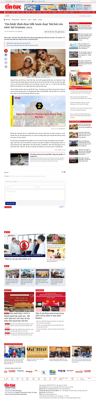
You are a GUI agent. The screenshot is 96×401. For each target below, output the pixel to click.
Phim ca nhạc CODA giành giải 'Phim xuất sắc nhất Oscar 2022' (22, 45)
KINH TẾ (18, 12)
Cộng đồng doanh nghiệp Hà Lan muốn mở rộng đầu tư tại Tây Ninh (58, 359)
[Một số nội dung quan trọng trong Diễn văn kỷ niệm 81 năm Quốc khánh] (51, 302)
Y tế (76, 12)
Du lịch (29, 19)
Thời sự (8, 12)
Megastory (7, 313)
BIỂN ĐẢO (72, 12)
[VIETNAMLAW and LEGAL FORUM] (21, 372)
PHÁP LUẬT (28, 12)
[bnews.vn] (45, 372)
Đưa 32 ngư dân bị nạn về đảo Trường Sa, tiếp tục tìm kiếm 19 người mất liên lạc (57, 282)
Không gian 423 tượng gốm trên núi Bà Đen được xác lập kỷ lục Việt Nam (42, 282)
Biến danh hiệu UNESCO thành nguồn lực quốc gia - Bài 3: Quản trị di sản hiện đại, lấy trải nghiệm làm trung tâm (19, 325)
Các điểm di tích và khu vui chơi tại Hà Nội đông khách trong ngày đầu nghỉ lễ (12, 282)
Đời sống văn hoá (15, 19)
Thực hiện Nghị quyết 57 (85, 12)
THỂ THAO (45, 12)
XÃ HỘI (22, 12)
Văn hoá (8, 19)
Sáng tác (35, 19)
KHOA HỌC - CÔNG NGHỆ (63, 12)
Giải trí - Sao (23, 19)
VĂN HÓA (34, 12)
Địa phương (83, 379)
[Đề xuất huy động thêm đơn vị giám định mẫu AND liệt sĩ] (56, 253)
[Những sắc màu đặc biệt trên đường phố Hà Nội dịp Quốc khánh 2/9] (56, 239)
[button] (63, 274)
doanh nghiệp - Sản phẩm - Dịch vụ (13, 344)
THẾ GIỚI (13, 12)
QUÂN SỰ (54, 12)
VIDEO (93, 12)
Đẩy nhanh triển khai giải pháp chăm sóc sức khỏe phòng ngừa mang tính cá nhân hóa (81, 360)
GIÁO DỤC (39, 12)
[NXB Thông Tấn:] (37, 372)
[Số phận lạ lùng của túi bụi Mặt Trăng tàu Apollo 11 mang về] (19, 159)
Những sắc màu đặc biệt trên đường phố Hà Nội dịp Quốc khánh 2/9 (56, 246)
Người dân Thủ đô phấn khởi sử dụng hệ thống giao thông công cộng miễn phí (27, 282)
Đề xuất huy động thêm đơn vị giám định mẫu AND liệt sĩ (55, 260)
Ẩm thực (40, 19)
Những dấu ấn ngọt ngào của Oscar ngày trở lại (18, 43)
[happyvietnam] (28, 371)
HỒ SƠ (49, 12)
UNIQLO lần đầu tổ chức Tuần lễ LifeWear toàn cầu (35, 359)
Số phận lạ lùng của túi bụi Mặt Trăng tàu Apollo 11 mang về (47, 155)
